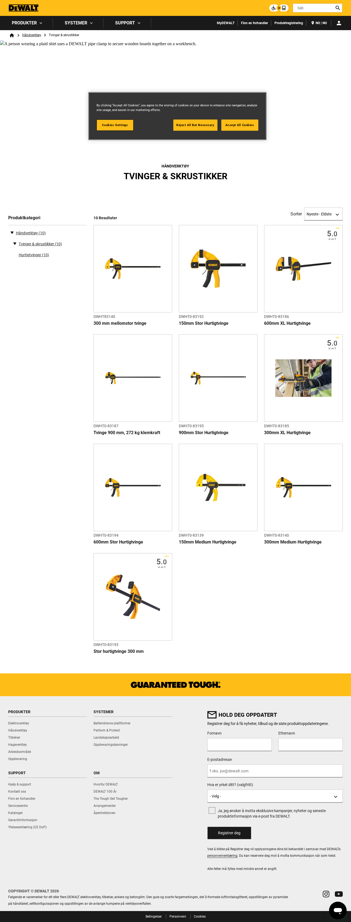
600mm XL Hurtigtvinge (287, 323)
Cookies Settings (115, 125)
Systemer (76, 22)
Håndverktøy (31, 35)
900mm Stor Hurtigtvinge (203, 432)
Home (12, 35)
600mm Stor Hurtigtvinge (118, 542)
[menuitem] (26, 23)
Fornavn (214, 733)
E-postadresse (219, 759)
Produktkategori (24, 217)
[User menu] (339, 23)
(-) (12, 232)
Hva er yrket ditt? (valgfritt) (230, 784)
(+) (15, 243)
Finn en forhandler (254, 23)
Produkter (24, 22)
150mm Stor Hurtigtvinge (203, 323)
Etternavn (286, 733)
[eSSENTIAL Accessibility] (278, 8)
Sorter (296, 214)
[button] (326, 894)
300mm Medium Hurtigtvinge (293, 542)
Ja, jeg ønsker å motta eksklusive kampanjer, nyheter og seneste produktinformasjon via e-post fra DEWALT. (272, 813)
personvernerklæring (222, 856)
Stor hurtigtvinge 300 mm (119, 651)
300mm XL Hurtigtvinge (287, 432)
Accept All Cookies (239, 125)
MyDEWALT (225, 23)
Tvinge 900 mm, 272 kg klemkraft (127, 432)
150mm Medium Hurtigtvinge (207, 542)
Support (125, 22)
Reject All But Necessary (195, 125)
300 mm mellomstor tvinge (120, 323)
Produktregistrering (288, 23)
